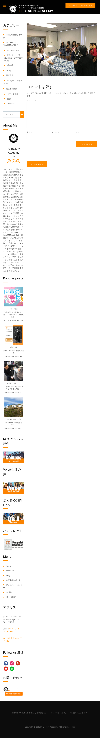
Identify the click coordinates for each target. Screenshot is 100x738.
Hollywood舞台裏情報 (13, 419)
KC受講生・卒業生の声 (13, 383)
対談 (9, 98)
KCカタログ (11, 597)
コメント (32, 100)
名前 (30, 132)
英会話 (10, 65)
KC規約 (9, 592)
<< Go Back (37, 164)
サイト (79, 132)
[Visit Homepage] (30, 8)
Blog (8, 575)
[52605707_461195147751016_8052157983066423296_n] (62, 49)
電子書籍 (11, 103)
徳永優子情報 (11, 88)
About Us (10, 570)
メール (55, 132)
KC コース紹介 (13, 50)
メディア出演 (12, 94)
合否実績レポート (13, 580)
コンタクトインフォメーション (80, 6)
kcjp (7, 320)
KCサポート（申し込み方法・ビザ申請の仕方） (13, 58)
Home (8, 566)
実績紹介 (9, 75)
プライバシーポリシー (60, 713)
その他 (8, 70)
